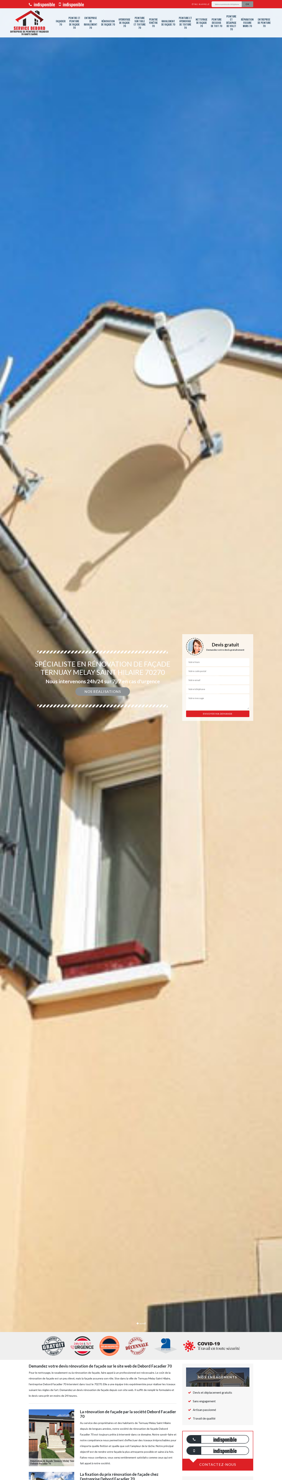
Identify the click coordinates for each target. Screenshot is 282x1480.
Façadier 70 (60, 22)
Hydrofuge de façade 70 (124, 22)
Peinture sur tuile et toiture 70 (140, 23)
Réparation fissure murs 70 (247, 22)
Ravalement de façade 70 (168, 22)
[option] (141, 740)
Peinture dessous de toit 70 (216, 22)
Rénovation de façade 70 (108, 22)
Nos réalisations (102, 691)
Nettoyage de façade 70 (201, 22)
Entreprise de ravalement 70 (90, 23)
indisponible (44, 4)
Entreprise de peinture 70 (264, 22)
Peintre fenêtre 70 (153, 22)
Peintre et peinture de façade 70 (74, 23)
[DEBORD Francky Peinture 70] (29, 22)
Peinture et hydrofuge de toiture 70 (185, 23)
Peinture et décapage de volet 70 (231, 23)
